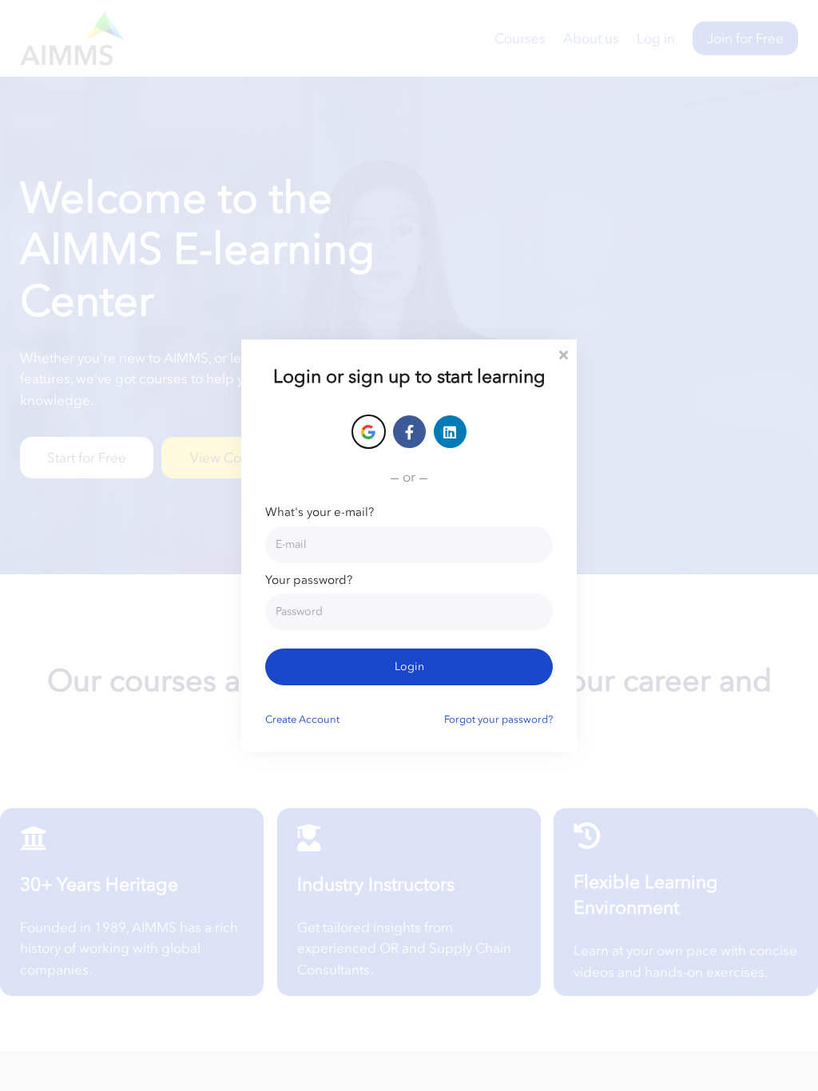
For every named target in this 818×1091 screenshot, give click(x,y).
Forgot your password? (498, 719)
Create (302, 719)
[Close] (563, 353)
